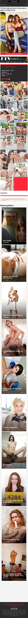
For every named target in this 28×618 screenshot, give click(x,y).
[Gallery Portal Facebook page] (12, 609)
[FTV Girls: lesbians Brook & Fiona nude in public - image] (7, 88)
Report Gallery (13, 67)
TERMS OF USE (22, 604)
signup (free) (3, 200)
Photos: (3, 73)
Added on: (3, 70)
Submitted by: (4, 72)
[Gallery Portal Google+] (16, 609)
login (24, 199)
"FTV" (8, 72)
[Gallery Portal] (14, 1)
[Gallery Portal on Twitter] (14, 609)
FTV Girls (19, 54)
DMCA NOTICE (16, 604)
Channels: (3, 75)
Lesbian (7, 75)
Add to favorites (5, 67)
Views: (8, 73)
